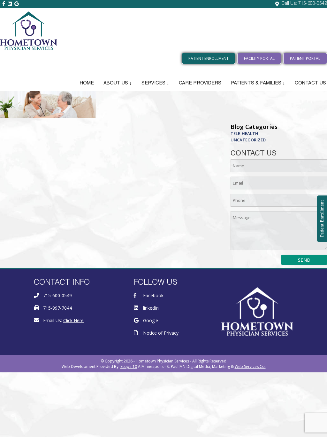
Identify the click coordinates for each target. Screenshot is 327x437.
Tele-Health (244, 133)
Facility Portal (259, 58)
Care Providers (200, 83)
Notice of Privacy (161, 333)
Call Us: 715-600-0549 (304, 4)
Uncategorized (248, 140)
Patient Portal (305, 58)
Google (150, 320)
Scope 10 (128, 366)
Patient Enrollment (208, 58)
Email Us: (63, 320)
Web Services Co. (250, 366)
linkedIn (151, 308)
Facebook (153, 295)
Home (87, 83)
